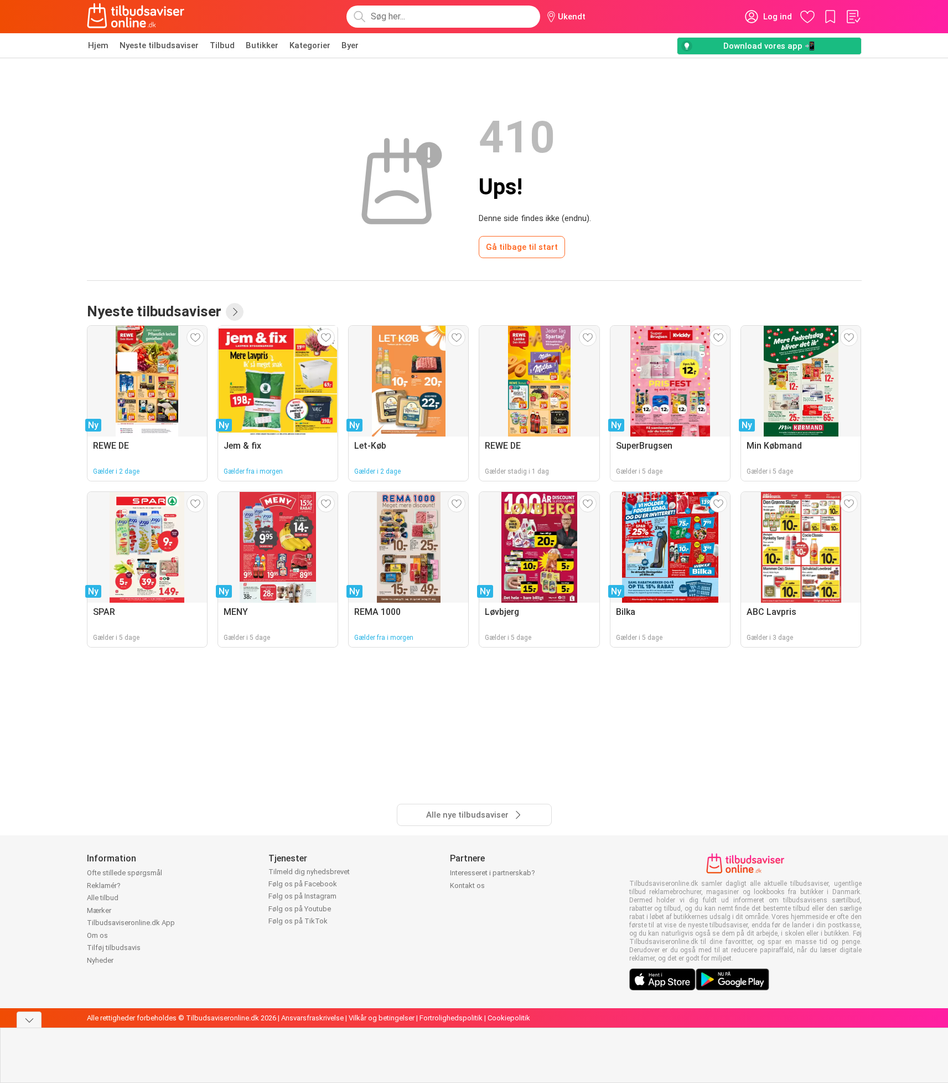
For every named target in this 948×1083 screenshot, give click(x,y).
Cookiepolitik (509, 1018)
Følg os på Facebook (302, 884)
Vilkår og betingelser (382, 1018)
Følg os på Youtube (299, 909)
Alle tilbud (102, 898)
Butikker (262, 45)
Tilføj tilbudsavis (114, 947)
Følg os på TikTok (298, 921)
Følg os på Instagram (302, 896)
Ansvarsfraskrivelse (312, 1018)
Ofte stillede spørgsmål (124, 873)
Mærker (99, 910)
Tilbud (222, 45)
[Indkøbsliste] (853, 16)
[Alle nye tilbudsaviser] (235, 312)
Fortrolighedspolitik (451, 1018)
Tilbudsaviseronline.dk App (131, 922)
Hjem (98, 45)
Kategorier (309, 45)
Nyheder (100, 960)
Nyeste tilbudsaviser (159, 45)
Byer (350, 45)
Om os (97, 935)
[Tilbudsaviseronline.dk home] (136, 16)
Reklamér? (104, 885)
